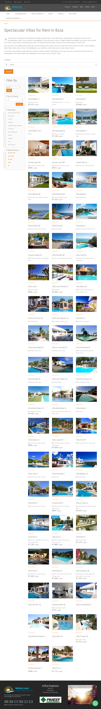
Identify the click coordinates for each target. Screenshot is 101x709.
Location (7, 60)
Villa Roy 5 (80, 318)
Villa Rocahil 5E (58, 255)
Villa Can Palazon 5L (60, 318)
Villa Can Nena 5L (83, 347)
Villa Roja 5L (57, 571)
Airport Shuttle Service (14, 112)
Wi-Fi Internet (11, 144)
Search (9, 71)
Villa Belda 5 (81, 194)
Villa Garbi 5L (57, 636)
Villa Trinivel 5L (82, 636)
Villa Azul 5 (32, 537)
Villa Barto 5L (81, 286)
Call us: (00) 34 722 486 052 (71, 2)
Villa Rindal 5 (81, 131)
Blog (81, 7)
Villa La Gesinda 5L (83, 604)
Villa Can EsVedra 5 (60, 286)
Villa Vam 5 (32, 571)
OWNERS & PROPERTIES (13, 18)
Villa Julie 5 (33, 474)
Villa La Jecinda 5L (59, 347)
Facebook (9, 2)
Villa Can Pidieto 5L (60, 379)
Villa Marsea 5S (58, 194)
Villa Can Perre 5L (35, 318)
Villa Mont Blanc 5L (36, 408)
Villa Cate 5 (80, 226)
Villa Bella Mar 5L (59, 408)
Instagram (19, 2)
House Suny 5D (34, 162)
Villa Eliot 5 (80, 537)
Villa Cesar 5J (33, 440)
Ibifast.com (7, 704)
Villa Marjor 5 (33, 99)
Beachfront (11, 116)
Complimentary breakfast (15, 125)
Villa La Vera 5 (82, 503)
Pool (9, 141)
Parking (10, 138)
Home (8, 14)
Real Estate (73, 14)
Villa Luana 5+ (58, 440)
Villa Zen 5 (56, 537)
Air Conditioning (12, 132)
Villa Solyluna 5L (82, 571)
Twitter (28, 2)
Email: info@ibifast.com (90, 2)
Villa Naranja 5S (58, 131)
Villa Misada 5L (34, 379)
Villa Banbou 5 (82, 474)
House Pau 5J (81, 162)
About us (67, 7)
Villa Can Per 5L (34, 604)
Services (61, 14)
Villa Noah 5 (81, 99)
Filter (9, 90)
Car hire (10, 119)
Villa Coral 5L (81, 255)
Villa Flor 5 (56, 668)
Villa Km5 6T (81, 440)
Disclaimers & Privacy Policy (50, 692)
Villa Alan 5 (32, 503)
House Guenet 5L (35, 255)
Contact (87, 7)
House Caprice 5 (35, 668)
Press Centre (50, 690)
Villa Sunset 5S (34, 226)
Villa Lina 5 (32, 286)
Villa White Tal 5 (34, 131)
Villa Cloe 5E (57, 226)
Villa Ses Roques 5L (84, 379)
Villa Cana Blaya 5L (36, 347)
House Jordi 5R (58, 162)
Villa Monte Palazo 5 (36, 636)
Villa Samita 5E (34, 194)
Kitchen (10, 135)
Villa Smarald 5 (58, 474)
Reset (20, 104)
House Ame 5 (57, 503)
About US (50, 688)
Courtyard (11, 128)
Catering (10, 122)
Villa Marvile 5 (58, 99)
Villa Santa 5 (81, 408)
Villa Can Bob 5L (58, 604)
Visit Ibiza (75, 7)
